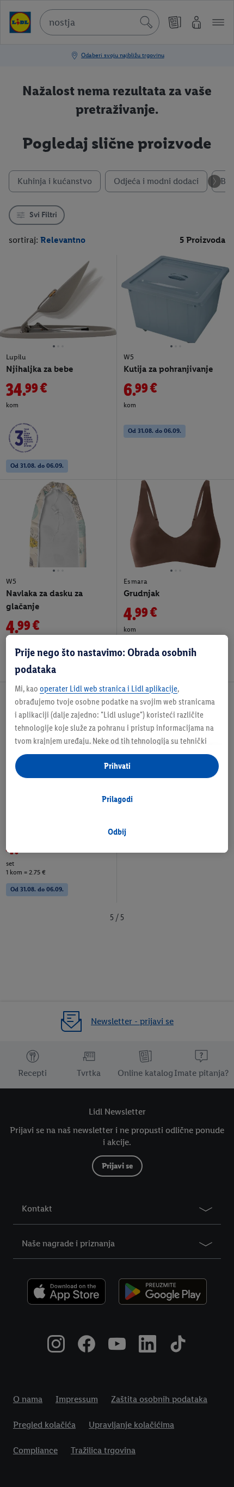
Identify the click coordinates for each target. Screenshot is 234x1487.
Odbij (117, 832)
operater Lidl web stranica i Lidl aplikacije (108, 688)
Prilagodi (117, 799)
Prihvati (117, 766)
